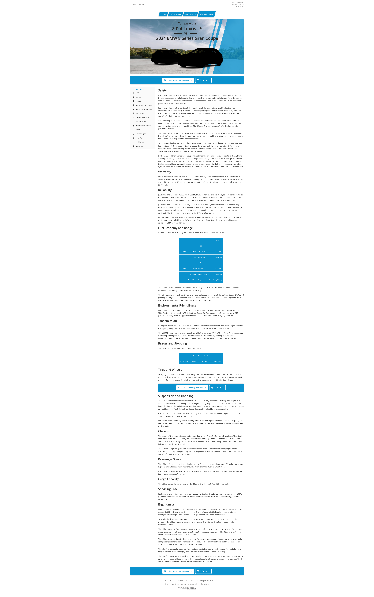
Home (163, 14)
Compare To (190, 14)
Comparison (139, 89)
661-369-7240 (239, 6)
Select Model (175, 14)
